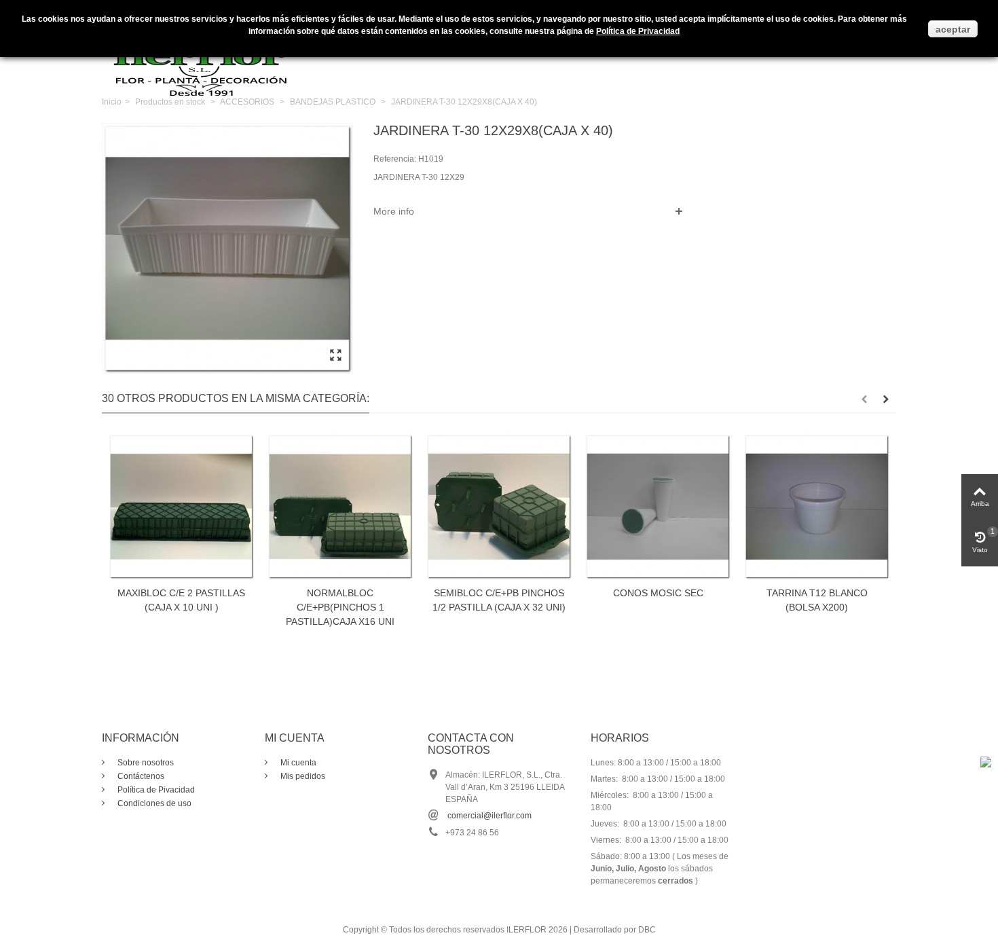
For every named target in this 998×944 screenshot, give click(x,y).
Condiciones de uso (153, 803)
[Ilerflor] (204, 57)
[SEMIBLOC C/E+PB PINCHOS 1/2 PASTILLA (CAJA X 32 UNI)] (499, 506)
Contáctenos (139, 776)
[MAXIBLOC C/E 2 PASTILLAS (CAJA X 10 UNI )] (181, 506)
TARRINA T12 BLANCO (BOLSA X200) (817, 600)
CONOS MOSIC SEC (658, 592)
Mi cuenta (297, 762)
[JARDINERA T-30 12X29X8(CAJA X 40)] (335, 356)
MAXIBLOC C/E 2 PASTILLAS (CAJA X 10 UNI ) (181, 600)
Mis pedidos (301, 776)
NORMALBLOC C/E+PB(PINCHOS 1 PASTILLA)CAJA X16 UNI (340, 607)
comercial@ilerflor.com (489, 815)
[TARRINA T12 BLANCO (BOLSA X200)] (816, 506)
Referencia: (394, 159)
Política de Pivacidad (155, 790)
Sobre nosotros (144, 762)
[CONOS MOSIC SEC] (658, 506)
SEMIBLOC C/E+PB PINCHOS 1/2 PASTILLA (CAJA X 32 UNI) (499, 600)
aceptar (953, 29)
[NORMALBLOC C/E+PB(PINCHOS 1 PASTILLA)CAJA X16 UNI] (340, 506)
